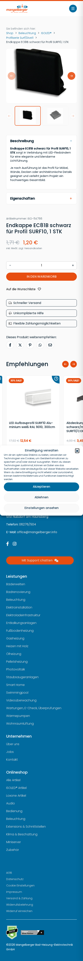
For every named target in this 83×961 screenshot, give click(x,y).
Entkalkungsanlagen (21, 623)
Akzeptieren (41, 487)
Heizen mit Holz (17, 646)
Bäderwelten (15, 584)
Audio (10, 803)
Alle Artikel (13, 780)
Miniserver (13, 842)
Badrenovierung (18, 592)
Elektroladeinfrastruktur (23, 615)
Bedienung (14, 811)
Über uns (12, 744)
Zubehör (12, 850)
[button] (77, 451)
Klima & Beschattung (21, 834)
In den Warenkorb (42, 276)
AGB (9, 873)
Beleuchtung (27, 33)
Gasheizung (15, 638)
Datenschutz (15, 879)
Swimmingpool (17, 692)
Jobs (10, 752)
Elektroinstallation (19, 607)
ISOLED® (46, 33)
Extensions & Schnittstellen (26, 826)
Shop (9, 33)
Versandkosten (33, 248)
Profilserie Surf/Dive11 (19, 38)
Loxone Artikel (16, 795)
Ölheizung (13, 654)
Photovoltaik (15, 669)
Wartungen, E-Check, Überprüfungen (33, 708)
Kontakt (12, 759)
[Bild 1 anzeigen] (28, 116)
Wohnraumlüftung (20, 723)
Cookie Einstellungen (20, 885)
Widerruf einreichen (19, 911)
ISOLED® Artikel (16, 788)
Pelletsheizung (17, 661)
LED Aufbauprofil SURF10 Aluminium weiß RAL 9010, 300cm (32, 425)
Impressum (14, 892)
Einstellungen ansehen (42, 508)
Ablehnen (41, 497)
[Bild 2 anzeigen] (55, 116)
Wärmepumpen (18, 716)
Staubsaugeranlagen (22, 677)
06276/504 (27, 524)
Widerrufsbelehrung (19, 905)
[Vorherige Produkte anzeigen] (65, 364)
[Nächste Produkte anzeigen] (73, 364)
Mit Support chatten (37, 560)
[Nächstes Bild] (71, 76)
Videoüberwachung (21, 700)
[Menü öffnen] (73, 8)
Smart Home (15, 685)
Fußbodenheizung (20, 630)
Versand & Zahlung (19, 898)
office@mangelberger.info (37, 532)
